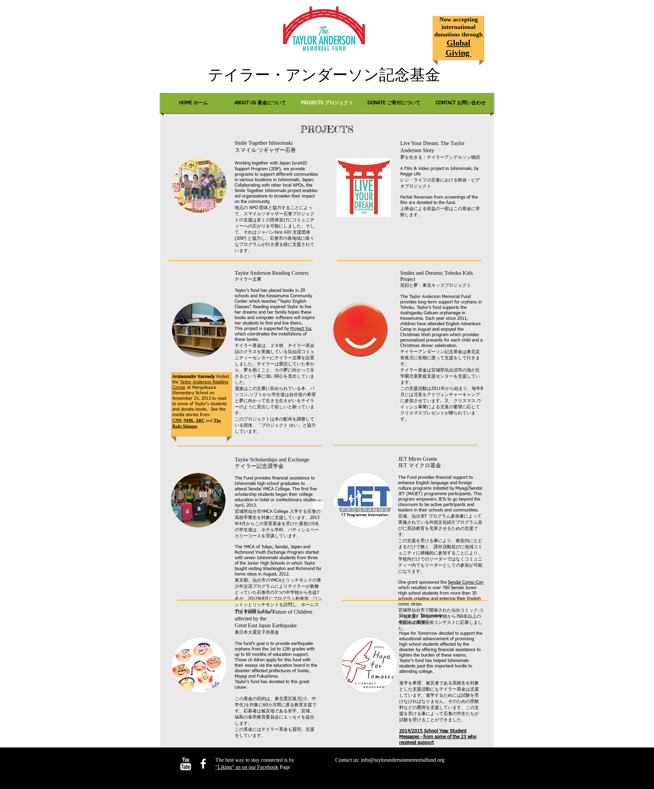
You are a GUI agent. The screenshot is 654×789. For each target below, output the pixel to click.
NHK (188, 420)
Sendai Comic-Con (465, 582)
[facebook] (335, 501)
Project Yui (300, 329)
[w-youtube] (317, 501)
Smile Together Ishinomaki (264, 143)
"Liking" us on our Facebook (246, 767)
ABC (200, 420)
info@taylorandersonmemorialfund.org (403, 760)
